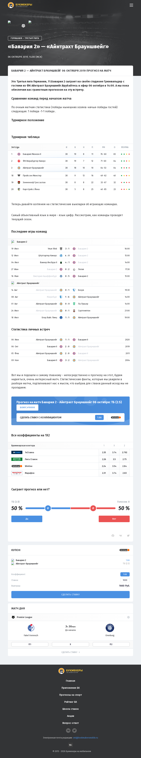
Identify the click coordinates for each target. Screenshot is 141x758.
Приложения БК (71, 687)
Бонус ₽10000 (27, 407)
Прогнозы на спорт (70, 694)
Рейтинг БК (70, 701)
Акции (70, 716)
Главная (70, 680)
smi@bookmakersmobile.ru (85, 738)
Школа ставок (70, 709)
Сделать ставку (70, 594)
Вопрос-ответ (70, 723)
